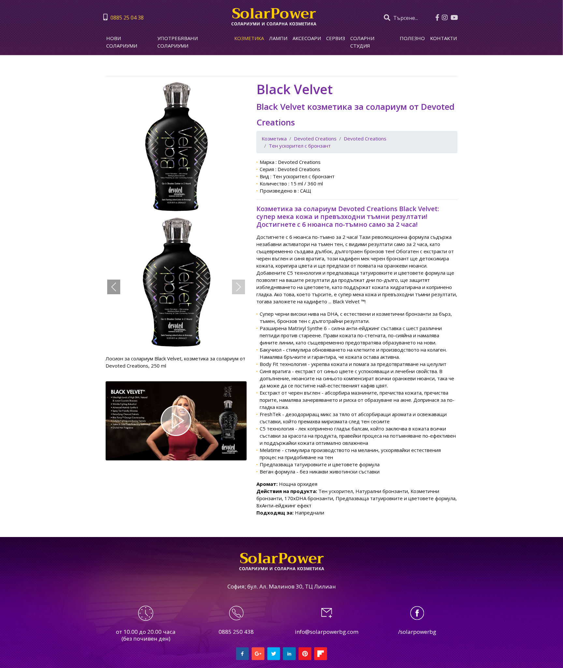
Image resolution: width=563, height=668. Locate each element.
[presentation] (113, 287)
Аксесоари (307, 38)
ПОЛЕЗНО (412, 38)
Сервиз (335, 38)
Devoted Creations (315, 138)
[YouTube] (455, 13)
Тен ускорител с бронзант (300, 145)
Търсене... (405, 18)
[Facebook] (438, 13)
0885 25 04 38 (126, 17)
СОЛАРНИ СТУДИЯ (362, 42)
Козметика (249, 38)
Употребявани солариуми (177, 42)
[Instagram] (445, 13)
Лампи (278, 38)
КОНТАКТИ (443, 38)
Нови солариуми (121, 42)
